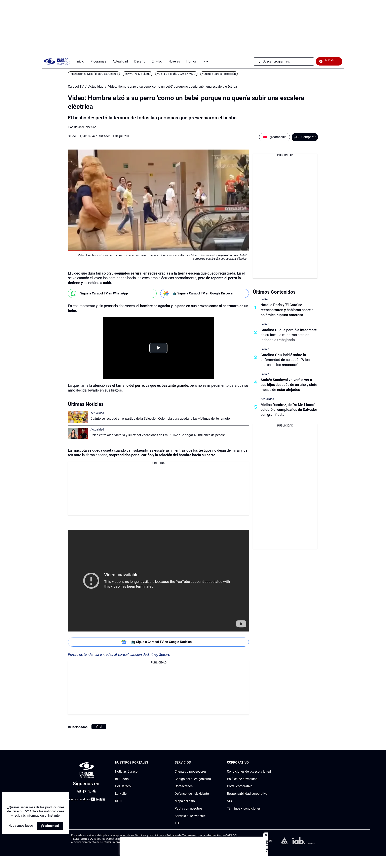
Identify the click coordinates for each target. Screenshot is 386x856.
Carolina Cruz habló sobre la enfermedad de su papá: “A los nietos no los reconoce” (285, 360)
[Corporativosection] (269, 763)
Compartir (308, 137)
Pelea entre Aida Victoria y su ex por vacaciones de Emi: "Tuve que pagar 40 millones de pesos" (157, 435)
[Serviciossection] (209, 763)
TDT (178, 823)
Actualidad (96, 86)
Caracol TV (76, 86)
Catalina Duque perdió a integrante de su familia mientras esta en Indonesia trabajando (289, 335)
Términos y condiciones (244, 808)
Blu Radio (122, 779)
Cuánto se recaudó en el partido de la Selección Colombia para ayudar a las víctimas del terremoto (160, 418)
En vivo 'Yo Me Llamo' (137, 73)
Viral (99, 726)
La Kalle (120, 794)
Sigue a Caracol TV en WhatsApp (104, 293)
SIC (229, 801)
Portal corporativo (239, 786)
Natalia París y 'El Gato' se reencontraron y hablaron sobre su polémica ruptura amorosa (288, 310)
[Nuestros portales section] (149, 763)
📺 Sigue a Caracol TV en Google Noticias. (162, 642)
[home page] (57, 61)
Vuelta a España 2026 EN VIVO (176, 73)
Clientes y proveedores (190, 771)
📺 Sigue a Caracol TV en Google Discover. (203, 293)
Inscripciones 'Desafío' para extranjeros (94, 73)
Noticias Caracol (126, 771)
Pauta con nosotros (188, 808)
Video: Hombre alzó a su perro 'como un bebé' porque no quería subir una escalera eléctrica (172, 86)
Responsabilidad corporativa (247, 794)
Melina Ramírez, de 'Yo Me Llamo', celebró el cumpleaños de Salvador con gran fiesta (289, 410)
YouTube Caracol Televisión (219, 73)
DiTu (118, 801)
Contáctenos (184, 786)
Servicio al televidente (190, 816)
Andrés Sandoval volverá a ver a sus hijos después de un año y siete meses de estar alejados (289, 385)
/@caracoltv (277, 137)
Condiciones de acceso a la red (249, 771)
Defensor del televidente (192, 794)
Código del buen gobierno (193, 779)
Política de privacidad (242, 779)
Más (206, 61)
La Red (265, 299)
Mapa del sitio (185, 801)
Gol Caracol (123, 786)
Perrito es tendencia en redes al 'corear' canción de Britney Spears (119, 654)
